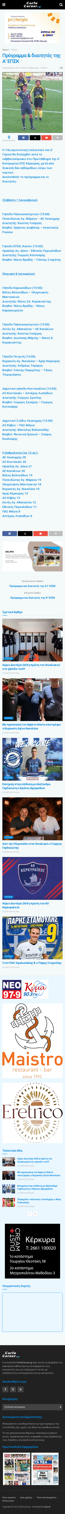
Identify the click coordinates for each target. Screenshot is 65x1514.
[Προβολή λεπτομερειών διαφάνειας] (32, 556)
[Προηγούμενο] (29, 1214)
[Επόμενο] (35, 1214)
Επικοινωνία (8, 1501)
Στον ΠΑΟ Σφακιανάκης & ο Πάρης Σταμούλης (32, 962)
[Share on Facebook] (23, 137)
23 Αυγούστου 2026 (11, 673)
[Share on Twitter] (35, 137)
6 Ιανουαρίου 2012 (10, 68)
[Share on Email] (46, 137)
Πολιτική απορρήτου (46, 1497)
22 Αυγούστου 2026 (11, 967)
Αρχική (5, 50)
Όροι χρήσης (26, 1497)
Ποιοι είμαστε (9, 1497)
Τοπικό (14, 50)
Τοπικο (8, 658)
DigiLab (47, 1507)
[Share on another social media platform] (57, 137)
